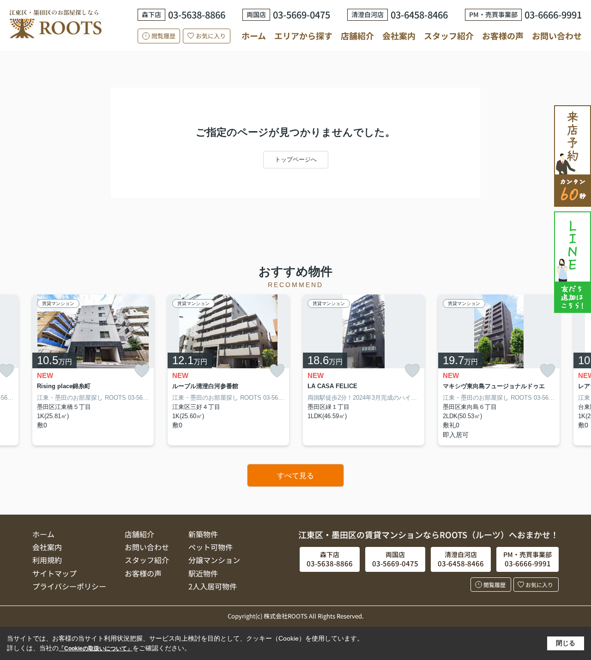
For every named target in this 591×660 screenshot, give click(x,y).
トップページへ (296, 159)
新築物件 (203, 534)
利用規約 (47, 559)
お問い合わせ (557, 36)
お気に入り (211, 35)
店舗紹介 (357, 36)
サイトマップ (54, 573)
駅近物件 (203, 573)
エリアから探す (303, 36)
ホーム (253, 36)
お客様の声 (503, 36)
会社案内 (399, 36)
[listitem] (93, 370)
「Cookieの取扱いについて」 (96, 648)
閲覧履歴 (163, 35)
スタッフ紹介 (449, 36)
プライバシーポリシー (69, 586)
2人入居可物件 (212, 586)
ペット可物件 (210, 546)
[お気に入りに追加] (141, 370)
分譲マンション (214, 559)
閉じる (565, 643)
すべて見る (295, 476)
